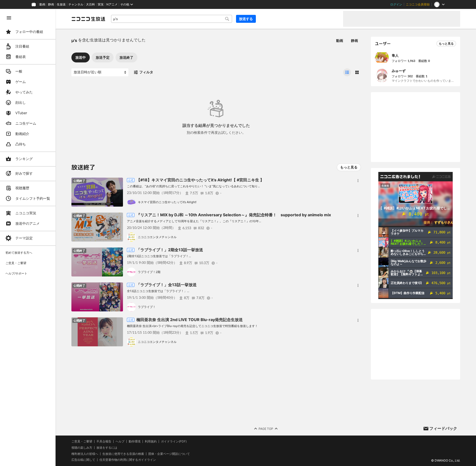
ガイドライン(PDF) (174, 441)
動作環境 (135, 441)
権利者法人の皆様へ (84, 454)
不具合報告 (103, 441)
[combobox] (171, 19)
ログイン (396, 4)
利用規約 (151, 441)
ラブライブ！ (147, 307)
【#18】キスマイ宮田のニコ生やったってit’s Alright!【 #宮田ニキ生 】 (200, 179)
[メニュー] (358, 181)
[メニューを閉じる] (9, 18)
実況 (101, 4)
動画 (42, 4)
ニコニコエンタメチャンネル (157, 237)
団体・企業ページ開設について (169, 453)
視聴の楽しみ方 (81, 447)
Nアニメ (112, 4)
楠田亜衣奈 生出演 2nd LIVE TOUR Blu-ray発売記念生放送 (189, 319)
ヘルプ (120, 441)
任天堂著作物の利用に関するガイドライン (127, 459)
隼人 (395, 55)
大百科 (90, 4)
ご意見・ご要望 (81, 441)
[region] (28, 237)
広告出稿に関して (83, 460)
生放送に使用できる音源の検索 (123, 453)
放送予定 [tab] (103, 57)
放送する (246, 19)
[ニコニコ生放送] (88, 19)
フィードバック (443, 428)
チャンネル (75, 4)
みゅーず (399, 71)
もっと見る (348, 167)
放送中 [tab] (80, 57)
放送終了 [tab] (126, 57)
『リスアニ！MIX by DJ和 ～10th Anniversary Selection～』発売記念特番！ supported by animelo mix (233, 214)
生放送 (61, 4)
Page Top (266, 429)
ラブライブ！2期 (149, 272)
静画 (51, 4)
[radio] (347, 72)
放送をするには (106, 447)
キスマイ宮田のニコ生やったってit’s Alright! (167, 202)
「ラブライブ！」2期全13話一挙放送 (169, 249)
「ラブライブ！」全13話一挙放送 (166, 284)
